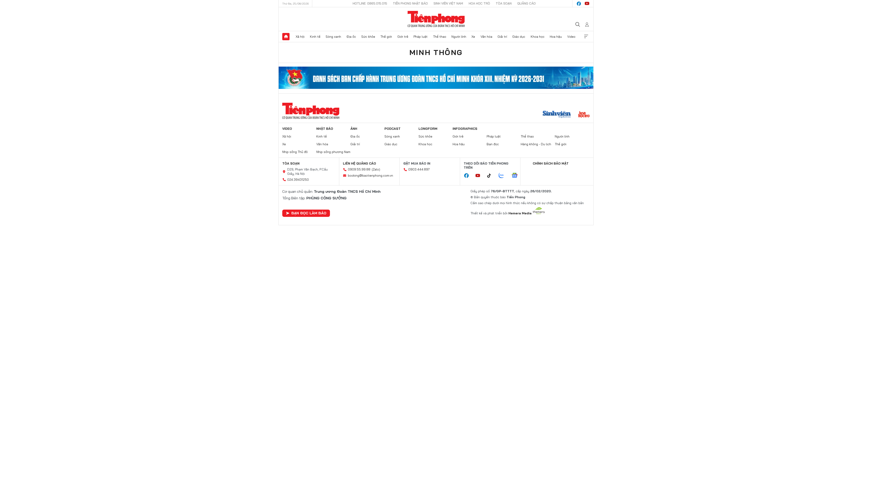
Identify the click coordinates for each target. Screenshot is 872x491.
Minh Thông (436, 52)
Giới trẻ (402, 37)
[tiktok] (491, 175)
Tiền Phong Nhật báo (410, 3)
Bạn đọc (493, 144)
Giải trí (502, 37)
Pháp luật (421, 37)
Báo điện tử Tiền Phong (436, 19)
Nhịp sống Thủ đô (295, 152)
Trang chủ (286, 36)
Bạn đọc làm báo (308, 213)
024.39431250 (298, 180)
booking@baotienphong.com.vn (370, 175)
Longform (428, 129)
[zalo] (504, 176)
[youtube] (587, 3)
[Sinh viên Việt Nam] (557, 115)
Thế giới (386, 37)
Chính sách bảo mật (551, 163)
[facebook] (579, 3)
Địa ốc (351, 37)
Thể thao (439, 37)
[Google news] (517, 176)
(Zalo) (376, 169)
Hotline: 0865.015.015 (370, 3)
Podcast (392, 129)
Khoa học (538, 37)
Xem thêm (586, 36)
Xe (473, 37)
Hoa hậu (556, 37)
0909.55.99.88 (359, 169)
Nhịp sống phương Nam (333, 152)
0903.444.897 (419, 169)
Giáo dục (518, 37)
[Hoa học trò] (584, 115)
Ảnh (353, 129)
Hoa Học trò (479, 3)
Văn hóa (486, 37)
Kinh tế (315, 37)
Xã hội (300, 37)
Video (571, 37)
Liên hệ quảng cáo (359, 163)
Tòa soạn (504, 3)
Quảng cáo (526, 3)
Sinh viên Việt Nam (448, 3)
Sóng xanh (333, 37)
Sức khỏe (368, 37)
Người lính (458, 37)
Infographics (465, 129)
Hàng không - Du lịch (536, 144)
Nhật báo (324, 129)
